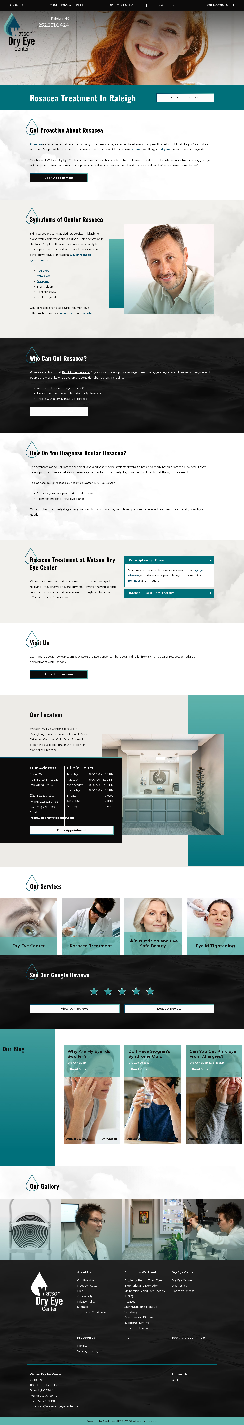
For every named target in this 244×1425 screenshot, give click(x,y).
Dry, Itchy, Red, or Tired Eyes (143, 1280)
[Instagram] (173, 1379)
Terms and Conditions (91, 1312)
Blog (80, 1291)
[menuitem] (18, 5)
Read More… (79, 1069)
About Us (17, 5)
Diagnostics (179, 1285)
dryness (166, 149)
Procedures (168, 5)
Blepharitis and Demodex (141, 1285)
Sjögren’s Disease (183, 1291)
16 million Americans (76, 372)
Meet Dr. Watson (88, 1285)
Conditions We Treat (66, 5)
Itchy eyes (44, 276)
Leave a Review (169, 1008)
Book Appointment (218, 5)
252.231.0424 (53, 25)
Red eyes (43, 270)
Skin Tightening (87, 1351)
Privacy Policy (86, 1301)
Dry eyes (43, 281)
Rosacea (36, 144)
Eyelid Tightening (136, 1328)
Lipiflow (82, 1345)
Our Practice (85, 1280)
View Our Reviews (75, 1008)
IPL (126, 1337)
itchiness (134, 580)
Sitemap (82, 1306)
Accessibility (85, 1296)
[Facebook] (177, 1379)
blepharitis (90, 313)
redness (136, 149)
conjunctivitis (67, 313)
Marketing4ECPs (114, 1421)
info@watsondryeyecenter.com (52, 817)
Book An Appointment (188, 1337)
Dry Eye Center (121, 5)
